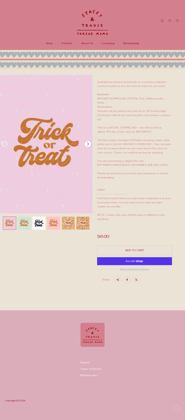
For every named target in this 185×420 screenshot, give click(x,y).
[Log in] (162, 20)
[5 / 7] (68, 223)
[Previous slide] (4, 144)
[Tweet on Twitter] (136, 280)
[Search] (170, 20)
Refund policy (89, 375)
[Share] (118, 280)
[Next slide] (88, 144)
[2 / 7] (24, 223)
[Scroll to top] (177, 408)
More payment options (134, 269)
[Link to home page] (92, 336)
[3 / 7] (39, 223)
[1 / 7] (9, 223)
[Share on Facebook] (127, 280)
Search (84, 362)
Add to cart (134, 250)
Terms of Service (91, 368)
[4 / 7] (53, 223)
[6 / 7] (83, 223)
